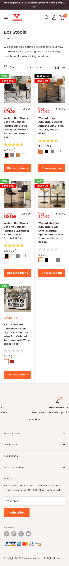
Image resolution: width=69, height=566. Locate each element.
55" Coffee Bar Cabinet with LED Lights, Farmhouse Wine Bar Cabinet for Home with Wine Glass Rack (17, 334)
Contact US (57, 412)
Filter (13, 67)
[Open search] (47, 17)
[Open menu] (6, 17)
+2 (59, 151)
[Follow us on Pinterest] (21, 534)
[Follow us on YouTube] (28, 534)
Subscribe (17, 512)
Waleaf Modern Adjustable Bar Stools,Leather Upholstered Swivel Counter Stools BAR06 (51, 232)
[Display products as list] (63, 67)
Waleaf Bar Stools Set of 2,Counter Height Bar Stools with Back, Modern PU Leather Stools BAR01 (16, 127)
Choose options (17, 168)
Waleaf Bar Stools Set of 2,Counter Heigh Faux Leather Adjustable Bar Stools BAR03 (16, 230)
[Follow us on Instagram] (13, 534)
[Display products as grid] (57, 67)
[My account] (54, 17)
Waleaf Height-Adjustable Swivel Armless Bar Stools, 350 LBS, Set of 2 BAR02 (51, 125)
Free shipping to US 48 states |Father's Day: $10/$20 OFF (34, 4)
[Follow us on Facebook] (6, 534)
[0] (62, 17)
